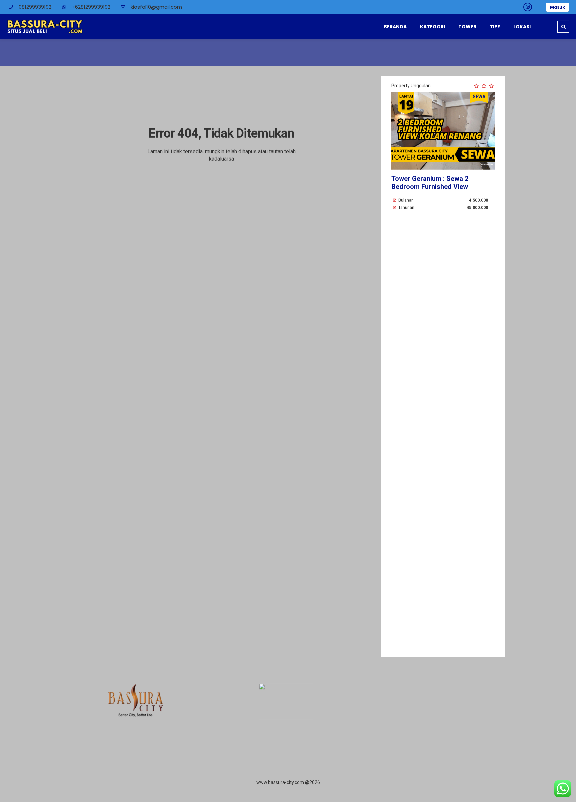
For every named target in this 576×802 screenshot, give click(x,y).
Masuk (557, 7)
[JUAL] (458, 131)
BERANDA (395, 26)
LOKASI (522, 26)
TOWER (467, 26)
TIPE (495, 26)
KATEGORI (432, 26)
